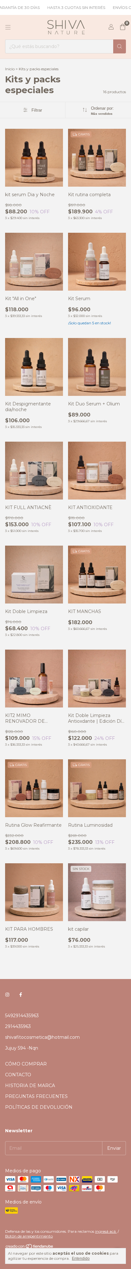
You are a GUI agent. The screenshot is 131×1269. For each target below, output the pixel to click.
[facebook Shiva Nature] (20, 994)
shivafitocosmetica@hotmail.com (42, 1037)
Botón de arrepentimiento (29, 1236)
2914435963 (18, 1026)
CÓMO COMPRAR (26, 1064)
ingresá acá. (106, 1231)
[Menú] (8, 27)
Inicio (10, 68)
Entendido (81, 1258)
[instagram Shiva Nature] (7, 994)
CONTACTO (18, 1075)
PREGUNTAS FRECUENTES (36, 1096)
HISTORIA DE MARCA (30, 1085)
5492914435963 (22, 1015)
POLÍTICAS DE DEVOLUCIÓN (38, 1107)
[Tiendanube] (29, 1247)
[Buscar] (119, 46)
